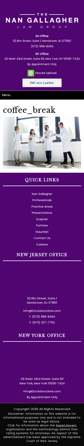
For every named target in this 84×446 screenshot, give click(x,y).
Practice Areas (42, 206)
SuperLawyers (66, 425)
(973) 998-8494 (42, 46)
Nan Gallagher (42, 194)
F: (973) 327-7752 (42, 322)
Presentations (42, 213)
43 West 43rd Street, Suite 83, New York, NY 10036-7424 (42, 59)
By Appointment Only (42, 64)
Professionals (42, 200)
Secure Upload (45, 73)
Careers (42, 244)
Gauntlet (42, 232)
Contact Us (42, 238)
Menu (6, 95)
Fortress (42, 225)
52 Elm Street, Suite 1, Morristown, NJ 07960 (42, 41)
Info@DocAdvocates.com (42, 311)
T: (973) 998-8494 (42, 317)
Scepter (42, 219)
